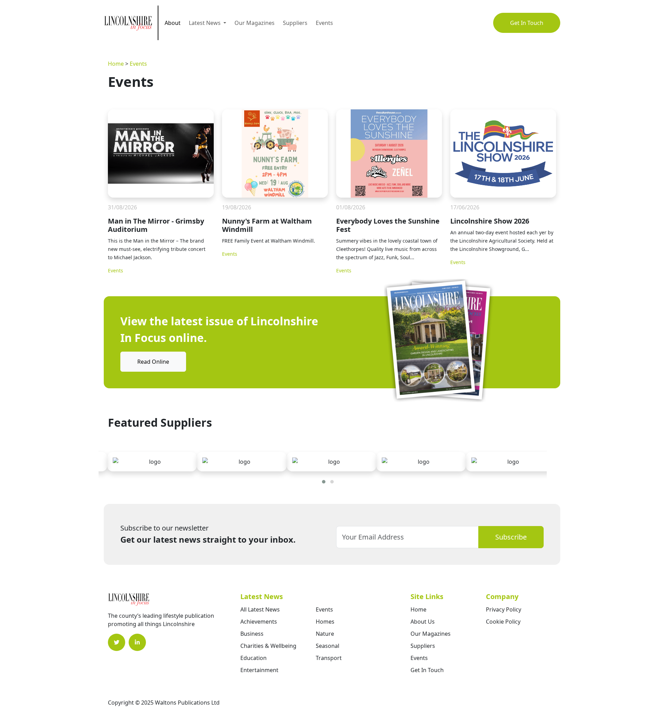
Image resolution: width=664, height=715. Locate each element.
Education (253, 658)
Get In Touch (526, 23)
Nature (325, 633)
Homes (325, 621)
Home (116, 63)
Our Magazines (254, 23)
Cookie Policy (503, 621)
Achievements (258, 621)
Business (252, 633)
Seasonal (327, 646)
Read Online (153, 361)
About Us (423, 621)
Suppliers (295, 23)
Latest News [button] (205, 23)
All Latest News (260, 609)
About (173, 23)
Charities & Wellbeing (268, 646)
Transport (329, 658)
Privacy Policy (503, 609)
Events (324, 23)
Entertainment (259, 670)
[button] (324, 481)
